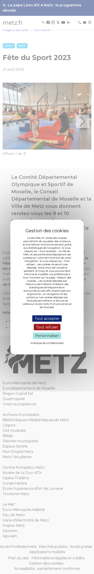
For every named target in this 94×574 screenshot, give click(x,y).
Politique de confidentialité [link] (47, 342)
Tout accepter (47, 318)
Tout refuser (47, 327)
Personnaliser (47, 336)
